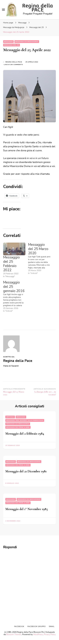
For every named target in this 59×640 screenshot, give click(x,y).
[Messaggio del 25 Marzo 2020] (40, 259)
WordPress (38, 634)
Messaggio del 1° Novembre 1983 (26, 509)
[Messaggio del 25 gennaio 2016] (15, 296)
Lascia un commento (13, 65)
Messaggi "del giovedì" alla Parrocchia (24, 420)
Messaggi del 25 (11, 45)
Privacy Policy (50, 634)
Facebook (19, 626)
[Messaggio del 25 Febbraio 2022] (14, 249)
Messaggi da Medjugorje (26, 42)
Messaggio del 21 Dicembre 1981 (26, 471)
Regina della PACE (37, 8)
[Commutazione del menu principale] (3, 10)
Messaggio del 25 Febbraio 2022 (11, 263)
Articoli (10, 417)
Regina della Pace (13, 62)
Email (51, 626)
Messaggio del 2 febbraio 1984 (24, 434)
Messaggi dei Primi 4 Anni (18, 427)
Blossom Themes (13, 634)
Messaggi (8, 42)
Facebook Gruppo (36, 626)
